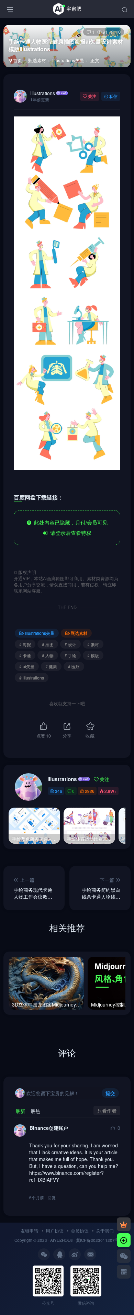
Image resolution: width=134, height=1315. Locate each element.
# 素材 (93, 644)
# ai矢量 (26, 666)
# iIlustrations (31, 678)
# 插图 (48, 644)
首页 (17, 60)
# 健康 (51, 666)
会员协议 (80, 1230)
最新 (20, 1111)
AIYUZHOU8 (61, 1240)
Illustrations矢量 (68, 60)
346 (58, 791)
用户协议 (55, 1230)
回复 (51, 1197)
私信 (113, 96)
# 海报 (25, 644)
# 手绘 (70, 655)
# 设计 (70, 644)
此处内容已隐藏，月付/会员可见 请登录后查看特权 (69, 527)
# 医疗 (74, 666)
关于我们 (105, 1230)
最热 (35, 1111)
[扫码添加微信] (124, 1256)
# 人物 (48, 655)
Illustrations (42, 93)
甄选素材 (37, 60)
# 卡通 (25, 655)
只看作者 (106, 1110)
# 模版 (93, 655)
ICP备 (85, 1240)
